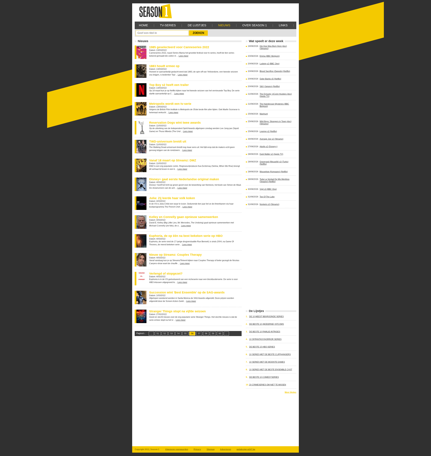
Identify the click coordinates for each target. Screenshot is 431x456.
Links (283, 25)
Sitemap (210, 449)
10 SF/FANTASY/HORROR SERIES (265, 339)
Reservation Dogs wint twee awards (175, 122)
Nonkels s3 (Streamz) (269, 204)
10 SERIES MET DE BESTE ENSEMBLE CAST (270, 369)
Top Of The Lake (267, 197)
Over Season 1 (254, 25)
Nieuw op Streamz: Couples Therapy (175, 254)
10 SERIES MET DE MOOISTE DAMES (267, 362)
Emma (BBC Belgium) (270, 56)
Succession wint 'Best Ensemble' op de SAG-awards (187, 292)
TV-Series (168, 25)
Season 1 (154, 10)
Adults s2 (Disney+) (268, 146)
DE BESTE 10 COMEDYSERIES (264, 377)
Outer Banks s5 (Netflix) (270, 79)
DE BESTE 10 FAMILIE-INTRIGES (264, 332)
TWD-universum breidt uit (167, 141)
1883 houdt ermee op (164, 66)
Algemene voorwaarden (176, 449)
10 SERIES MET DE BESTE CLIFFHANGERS (270, 354)
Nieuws (224, 25)
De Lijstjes (197, 25)
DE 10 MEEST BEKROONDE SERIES (266, 316)
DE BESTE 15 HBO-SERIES (262, 347)
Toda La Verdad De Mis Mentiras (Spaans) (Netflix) (274, 180)
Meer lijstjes (290, 392)
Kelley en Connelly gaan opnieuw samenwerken (183, 217)
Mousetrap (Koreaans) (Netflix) (274, 171)
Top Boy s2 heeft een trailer (169, 85)
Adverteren (225, 449)
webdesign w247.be (246, 449)
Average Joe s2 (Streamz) (271, 139)
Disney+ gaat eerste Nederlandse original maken (184, 179)
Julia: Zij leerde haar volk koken (172, 198)
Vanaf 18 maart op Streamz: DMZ (172, 160)
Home (143, 25)
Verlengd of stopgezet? (166, 273)
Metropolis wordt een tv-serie (170, 103)
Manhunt (264, 114)
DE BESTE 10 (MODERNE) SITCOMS (266, 324)
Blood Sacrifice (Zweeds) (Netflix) (275, 71)
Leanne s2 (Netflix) (268, 131)
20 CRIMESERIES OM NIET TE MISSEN (267, 385)
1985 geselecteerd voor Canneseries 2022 (179, 47)
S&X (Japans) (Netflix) (270, 86)
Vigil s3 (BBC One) (268, 189)
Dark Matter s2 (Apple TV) (271, 154)
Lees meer (183, 56)
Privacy (197, 449)
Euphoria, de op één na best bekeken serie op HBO (186, 236)
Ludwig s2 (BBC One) (269, 63)
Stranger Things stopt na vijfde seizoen (177, 311)
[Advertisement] (235, 11)
